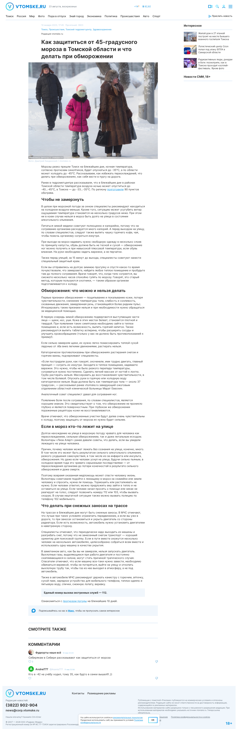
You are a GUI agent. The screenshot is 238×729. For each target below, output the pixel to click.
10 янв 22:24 (68, 653)
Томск (10, 16)
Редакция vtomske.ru (52, 33)
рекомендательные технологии (127, 717)
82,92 (146, 6)
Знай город (76, 16)
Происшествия (130, 16)
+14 (136, 6)
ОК (152, 720)
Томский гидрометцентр (78, 29)
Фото (41, 16)
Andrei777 (41, 669)
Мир (32, 16)
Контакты (78, 693)
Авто (146, 16)
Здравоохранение (102, 29)
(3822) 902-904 (21, 705)
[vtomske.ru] (26, 6)
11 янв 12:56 (69, 669)
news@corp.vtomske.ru (22, 710)
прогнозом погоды (75, 601)
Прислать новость (221, 16)
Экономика (94, 16)
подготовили (115, 189)
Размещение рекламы (101, 693)
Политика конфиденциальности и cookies (190, 717)
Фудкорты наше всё (48, 652)
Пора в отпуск (57, 16)
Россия (21, 16)
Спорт (156, 16)
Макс (71, 610)
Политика (111, 16)
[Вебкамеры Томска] (210, 6)
